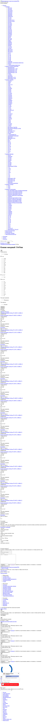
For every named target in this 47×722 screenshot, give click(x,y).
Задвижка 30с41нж (7, 580)
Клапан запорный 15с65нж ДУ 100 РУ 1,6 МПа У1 (11, 315)
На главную (3, 615)
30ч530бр (10, 39)
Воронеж (5, 709)
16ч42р (9, 161)
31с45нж (9, 48)
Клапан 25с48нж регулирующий (14, 199)
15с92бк (9, 126)
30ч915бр (10, 43)
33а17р (9, 53)
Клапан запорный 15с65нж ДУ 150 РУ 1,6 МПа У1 (11, 366)
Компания (5, 236)
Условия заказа (6, 576)
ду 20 (9, 171)
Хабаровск (5, 714)
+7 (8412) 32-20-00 (4, 568)
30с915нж (10, 29)
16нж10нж (10, 156)
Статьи (4, 581)
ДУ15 (9, 185)
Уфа (4, 708)
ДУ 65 (9, 225)
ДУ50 (9, 186)
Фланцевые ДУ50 (11, 138)
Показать (2, 306)
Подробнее (2, 327)
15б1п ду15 (10, 84)
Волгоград (5, 707)
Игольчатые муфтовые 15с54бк (14, 128)
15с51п (9, 112)
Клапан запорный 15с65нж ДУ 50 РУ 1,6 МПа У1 (10, 468)
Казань (4, 698)
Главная (2, 244)
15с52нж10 (10, 113)
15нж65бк (10, 96)
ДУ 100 (9, 143)
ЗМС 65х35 (10, 50)
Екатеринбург (6, 696)
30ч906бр (10, 42)
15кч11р (9, 87)
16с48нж (9, 160)
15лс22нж (10, 93)
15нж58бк (10, 95)
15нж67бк (10, 101)
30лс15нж (10, 7)
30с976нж (10, 34)
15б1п (9, 83)
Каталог (4, 5)
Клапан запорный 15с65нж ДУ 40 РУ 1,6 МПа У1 (10, 451)
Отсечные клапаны (7, 589)
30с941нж (10, 32)
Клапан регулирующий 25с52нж (14, 201)
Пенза (4, 715)
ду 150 (9, 169)
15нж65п (10, 99)
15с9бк (9, 119)
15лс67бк (10, 94)
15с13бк (9, 105)
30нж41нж (10, 12)
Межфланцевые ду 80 (12, 72)
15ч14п (9, 121)
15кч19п (9, 91)
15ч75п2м (10, 123)
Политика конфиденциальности (9, 579)
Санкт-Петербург (6, 693)
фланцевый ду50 (11, 179)
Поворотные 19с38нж (12, 166)
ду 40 (9, 175)
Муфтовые (10, 129)
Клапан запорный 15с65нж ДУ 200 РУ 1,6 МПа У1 (11, 400)
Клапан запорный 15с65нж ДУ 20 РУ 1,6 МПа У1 (10, 383)
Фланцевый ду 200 (12, 78)
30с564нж (10, 25)
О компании (5, 599)
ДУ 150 (9, 217)
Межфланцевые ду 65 (12, 71)
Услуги (4, 237)
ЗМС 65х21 (10, 49)
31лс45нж (10, 46)
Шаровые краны (6, 593)
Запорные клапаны (7, 587)
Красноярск (5, 703)
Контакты (5, 239)
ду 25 (9, 173)
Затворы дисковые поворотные (11, 66)
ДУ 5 (9, 152)
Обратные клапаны (7, 588)
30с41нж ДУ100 (11, 21)
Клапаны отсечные (9, 184)
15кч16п (9, 89)
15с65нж (9, 115)
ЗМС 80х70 (10, 51)
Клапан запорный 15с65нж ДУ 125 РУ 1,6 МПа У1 (11, 332)
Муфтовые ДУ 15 (11, 130)
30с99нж (9, 35)
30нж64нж (10, 14)
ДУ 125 (9, 54)
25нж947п (10, 196)
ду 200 (9, 172)
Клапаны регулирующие (10, 189)
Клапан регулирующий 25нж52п (15, 194)
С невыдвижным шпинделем (14, 65)
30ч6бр (9, 40)
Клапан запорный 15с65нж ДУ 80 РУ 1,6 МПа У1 (10, 502)
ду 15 (9, 167)
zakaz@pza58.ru (3, 570)
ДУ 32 (9, 150)
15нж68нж (10, 102)
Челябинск (5, 699)
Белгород (5, 716)
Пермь (4, 704)
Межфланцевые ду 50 (12, 70)
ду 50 (9, 177)
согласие (12, 564)
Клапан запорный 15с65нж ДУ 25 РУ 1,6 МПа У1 (10, 417)
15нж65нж (10, 98)
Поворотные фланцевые (13, 183)
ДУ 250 (9, 56)
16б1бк (9, 155)
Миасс (4, 718)
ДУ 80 (9, 227)
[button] (3, 3)
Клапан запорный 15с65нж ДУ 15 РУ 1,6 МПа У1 (10, 349)
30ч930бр (10, 44)
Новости (5, 601)
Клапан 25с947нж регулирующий (15, 202)
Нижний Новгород (7, 697)
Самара (4, 702)
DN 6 (9, 140)
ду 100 (9, 168)
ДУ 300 (9, 57)
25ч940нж (10, 211)
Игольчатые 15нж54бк (12, 127)
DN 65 (9, 141)
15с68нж (9, 117)
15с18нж (9, 106)
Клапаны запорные (9, 79)
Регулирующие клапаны (8, 591)
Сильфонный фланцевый (13, 135)
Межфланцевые (11, 67)
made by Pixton (3, 608)
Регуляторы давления (9, 233)
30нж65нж (10, 15)
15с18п (9, 107)
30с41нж (9, 18)
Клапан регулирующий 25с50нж (14, 200)
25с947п (9, 203)
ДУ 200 (9, 55)
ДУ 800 (9, 60)
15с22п (9, 111)
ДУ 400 (9, 59)
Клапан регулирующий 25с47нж (14, 197)
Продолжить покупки (12, 621)
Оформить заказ (3, 621)
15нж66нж (10, 100)
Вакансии (5, 605)
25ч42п (9, 210)
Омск (4, 700)
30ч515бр (10, 38)
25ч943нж (10, 212)
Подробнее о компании (5, 527)
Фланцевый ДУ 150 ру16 (13, 229)
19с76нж (9, 163)
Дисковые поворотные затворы (9, 586)
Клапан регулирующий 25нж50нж (15, 191)
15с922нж (10, 118)
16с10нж (9, 157)
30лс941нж (10, 11)
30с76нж (9, 28)
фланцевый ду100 (11, 178)
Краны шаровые (8, 231)
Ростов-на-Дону (6, 705)
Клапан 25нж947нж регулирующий (15, 195)
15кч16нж (10, 88)
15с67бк (9, 116)
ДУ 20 (9, 145)
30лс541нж (10, 10)
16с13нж (9, 158)
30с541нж (10, 23)
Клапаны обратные (9, 154)
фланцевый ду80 (11, 180)
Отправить (3, 564)
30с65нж (9, 27)
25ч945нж (10, 213)
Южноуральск (6, 720)
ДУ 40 (9, 151)
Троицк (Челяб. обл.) (7, 719)
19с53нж (9, 162)
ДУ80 (9, 188)
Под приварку (11, 132)
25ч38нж (10, 207)
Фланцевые (10, 76)
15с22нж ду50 (11, 110)
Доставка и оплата (7, 577)
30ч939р (9, 45)
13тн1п (9, 82)
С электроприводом (12, 134)
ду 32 (9, 174)
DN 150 (9, 139)
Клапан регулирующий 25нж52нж (15, 193)
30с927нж (10, 31)
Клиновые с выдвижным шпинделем (15, 62)
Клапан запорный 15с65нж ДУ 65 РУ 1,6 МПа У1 (10, 485)
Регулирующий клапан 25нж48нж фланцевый (17, 190)
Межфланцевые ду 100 (12, 68)
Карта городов (6, 602)
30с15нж (9, 17)
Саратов (4, 710)
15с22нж (9, 109)
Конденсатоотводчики (10, 230)
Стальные (10, 74)
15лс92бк (10, 124)
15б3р (9, 85)
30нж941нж (10, 16)
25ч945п (9, 214)
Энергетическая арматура (10, 234)
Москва (4, 692)
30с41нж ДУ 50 (11, 20)
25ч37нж (10, 206)
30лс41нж (10, 9)
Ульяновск (5, 713)
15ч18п (9, 122)
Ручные (9, 63)
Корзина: (3, 243)
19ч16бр (9, 165)
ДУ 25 (9, 147)
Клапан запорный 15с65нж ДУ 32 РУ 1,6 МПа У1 (10, 434)
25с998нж (10, 205)
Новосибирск (6, 694)
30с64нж (9, 26)
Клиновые (10, 61)
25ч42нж (10, 208)
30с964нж (10, 33)
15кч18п (9, 90)
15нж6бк (10, 104)
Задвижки (7, 6)
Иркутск (4, 711)
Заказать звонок (3, 573)
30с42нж (9, 22)
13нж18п (10, 81)
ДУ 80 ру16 (10, 228)
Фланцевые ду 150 (12, 77)
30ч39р (9, 37)
